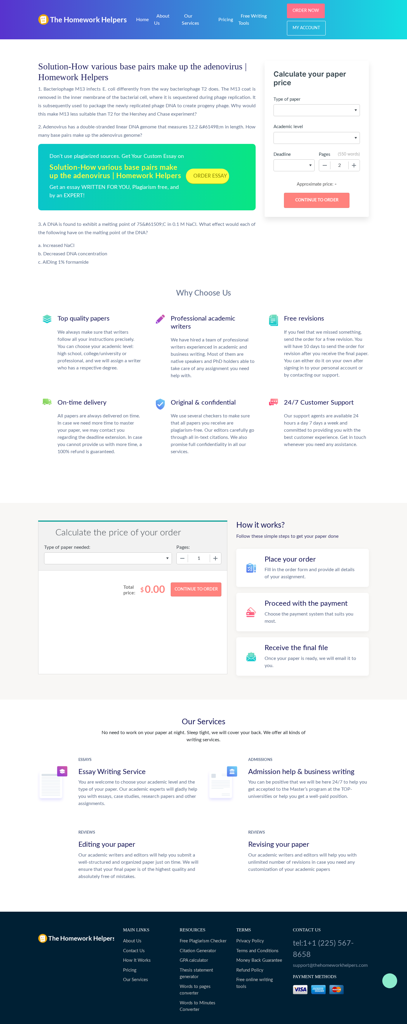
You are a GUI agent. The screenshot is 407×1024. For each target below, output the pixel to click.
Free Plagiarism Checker (203, 941)
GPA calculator (194, 960)
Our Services (135, 980)
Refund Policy (249, 970)
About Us (132, 941)
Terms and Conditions (257, 951)
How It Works (137, 960)
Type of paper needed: (67, 547)
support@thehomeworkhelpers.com (330, 965)
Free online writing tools (254, 983)
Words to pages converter (195, 990)
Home (142, 19)
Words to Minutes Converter (197, 1006)
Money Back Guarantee (259, 960)
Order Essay (210, 175)
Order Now (306, 11)
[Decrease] (324, 165)
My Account (306, 28)
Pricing (225, 19)
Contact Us (134, 951)
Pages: (183, 547)
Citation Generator (198, 951)
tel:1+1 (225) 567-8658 (323, 949)
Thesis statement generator (196, 973)
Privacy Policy (250, 941)
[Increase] (354, 165)
